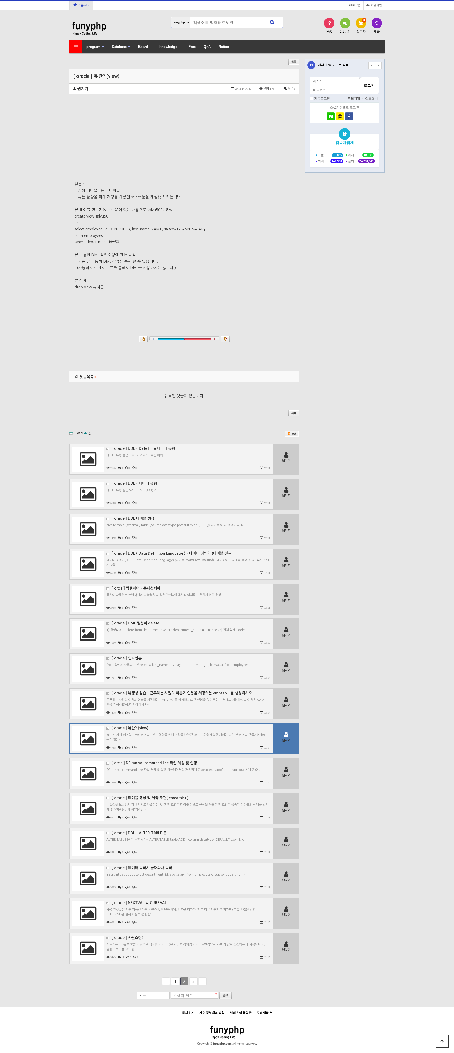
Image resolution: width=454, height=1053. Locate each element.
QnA (207, 47)
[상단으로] (442, 1041)
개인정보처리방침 (212, 1013)
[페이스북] (349, 116)
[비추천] (225, 339)
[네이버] (331, 116)
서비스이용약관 (241, 1013)
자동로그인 (322, 98)
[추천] (143, 339)
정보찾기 (371, 98)
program (93, 47)
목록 (293, 62)
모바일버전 (264, 1013)
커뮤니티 (83, 5)
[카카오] (340, 116)
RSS (292, 434)
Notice (224, 47)
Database (119, 47)
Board (143, 47)
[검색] (271, 22)
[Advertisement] (184, 141)
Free (192, 47)
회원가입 (376, 5)
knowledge (168, 47)
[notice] (311, 65)
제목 (143, 995)
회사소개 (188, 1013)
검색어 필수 (183, 996)
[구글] (358, 116)
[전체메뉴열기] (75, 46)
